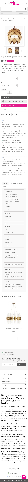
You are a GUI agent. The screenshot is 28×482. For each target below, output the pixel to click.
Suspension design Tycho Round (14, 328)
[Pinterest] (13, 469)
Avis (4, 186)
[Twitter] (11, 469)
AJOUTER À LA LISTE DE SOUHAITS (14, 101)
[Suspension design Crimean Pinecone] (14, 36)
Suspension (16, 18)
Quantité (3, 89)
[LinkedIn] (16, 469)
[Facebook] (8, 469)
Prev (12, 338)
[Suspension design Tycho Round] (14, 314)
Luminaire (9, 18)
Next (16, 338)
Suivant (21, 51)
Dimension (4, 83)
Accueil (3, 18)
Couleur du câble (6, 76)
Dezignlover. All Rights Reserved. (17, 480)
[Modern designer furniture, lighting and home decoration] (14, 3)
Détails (5, 183)
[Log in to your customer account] (22, 3)
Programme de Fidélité (16, 183)
